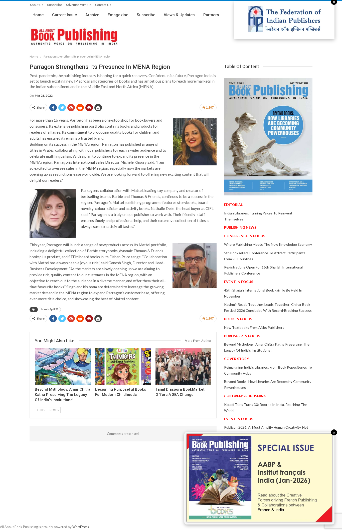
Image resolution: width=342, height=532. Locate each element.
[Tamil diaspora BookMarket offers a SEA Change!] (183, 366)
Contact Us (103, 5)
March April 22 (49, 309)
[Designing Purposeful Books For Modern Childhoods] (123, 366)
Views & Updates (179, 15)
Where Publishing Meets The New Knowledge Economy (268, 244)
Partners (211, 15)
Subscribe (54, 5)
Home (38, 15)
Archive (92, 15)
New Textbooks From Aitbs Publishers (254, 327)
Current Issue (64, 15)
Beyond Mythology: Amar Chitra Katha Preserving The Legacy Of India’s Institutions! (62, 394)
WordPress (80, 527)
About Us (36, 5)
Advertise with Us (78, 5)
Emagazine (118, 15)
